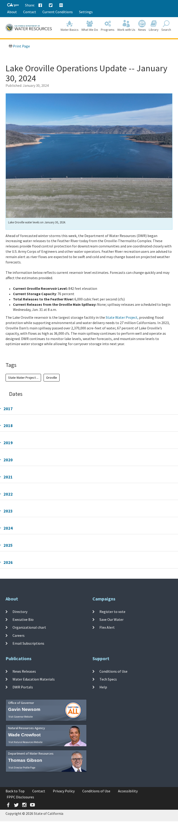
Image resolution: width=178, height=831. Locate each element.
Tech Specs (108, 679)
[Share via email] (61, 5)
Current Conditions (57, 11)
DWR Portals (23, 687)
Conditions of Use (113, 671)
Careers (19, 635)
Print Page (21, 46)
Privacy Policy (64, 791)
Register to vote (112, 611)
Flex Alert (107, 627)
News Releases (24, 671)
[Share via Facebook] (40, 5)
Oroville (51, 377)
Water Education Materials (34, 679)
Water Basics (69, 30)
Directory (20, 611)
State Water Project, (122, 317)
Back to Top (15, 791)
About (12, 11)
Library (154, 30)
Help (103, 687)
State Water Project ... (23, 377)
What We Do (89, 30)
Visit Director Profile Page (22, 767)
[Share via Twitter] (51, 5)
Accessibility (128, 791)
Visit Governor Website (21, 716)
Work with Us (126, 30)
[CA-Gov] (13, 5)
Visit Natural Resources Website (25, 742)
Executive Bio (23, 619)
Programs (107, 30)
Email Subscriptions (28, 643)
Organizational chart (29, 627)
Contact (29, 11)
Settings (86, 11)
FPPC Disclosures (20, 797)
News (142, 30)
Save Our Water (111, 619)
